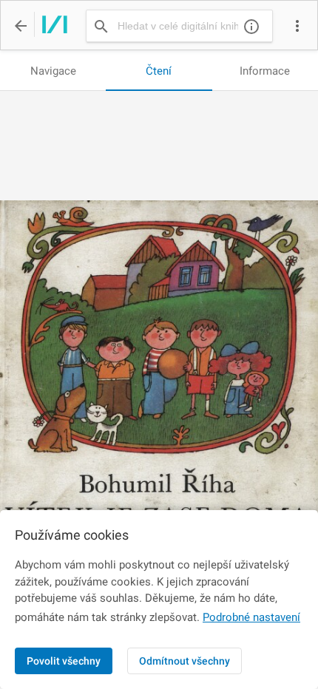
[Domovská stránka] (50, 26)
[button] (297, 26)
